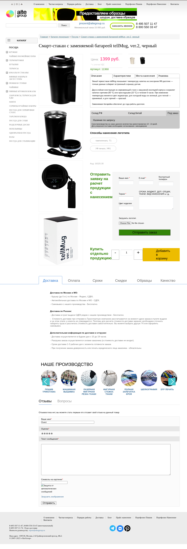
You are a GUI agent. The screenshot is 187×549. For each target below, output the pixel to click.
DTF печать (158, 389)
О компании (39, 4)
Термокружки (16, 60)
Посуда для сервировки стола (21, 111)
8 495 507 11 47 (146, 23)
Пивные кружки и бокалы (22, 91)
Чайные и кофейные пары (22, 56)
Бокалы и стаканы (18, 73)
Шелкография (140, 389)
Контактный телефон (164, 178)
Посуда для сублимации (22, 141)
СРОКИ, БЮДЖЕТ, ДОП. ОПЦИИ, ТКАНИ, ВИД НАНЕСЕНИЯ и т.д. (155, 192)
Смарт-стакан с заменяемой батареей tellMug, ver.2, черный (110, 37)
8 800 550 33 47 (146, 27)
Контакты (174, 4)
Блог (100, 4)
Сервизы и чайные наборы (22, 106)
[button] (172, 381)
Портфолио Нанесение (156, 4)
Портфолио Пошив (133, 4)
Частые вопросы (56, 4)
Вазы (11, 137)
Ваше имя (123, 178)
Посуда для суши (18, 121)
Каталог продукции (60, 37)
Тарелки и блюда (18, 116)
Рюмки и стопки (17, 83)
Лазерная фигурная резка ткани (80, 391)
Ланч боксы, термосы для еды (22, 96)
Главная (44, 37)
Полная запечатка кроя (120, 391)
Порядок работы (74, 4)
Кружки (13, 52)
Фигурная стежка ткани (100, 391)
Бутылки (13, 64)
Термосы (14, 68)
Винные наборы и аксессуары (18, 78)
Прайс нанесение (113, 4)
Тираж (122, 194)
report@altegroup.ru (37, 530)
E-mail (142, 178)
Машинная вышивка (60, 390)
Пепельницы (15, 129)
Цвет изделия (125, 203)
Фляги (12, 102)
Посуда (13, 47)
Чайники (13, 87)
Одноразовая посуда (20, 133)
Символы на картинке (52, 479)
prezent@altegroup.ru (92, 23)
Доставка (89, 4)
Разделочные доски (19, 125)
